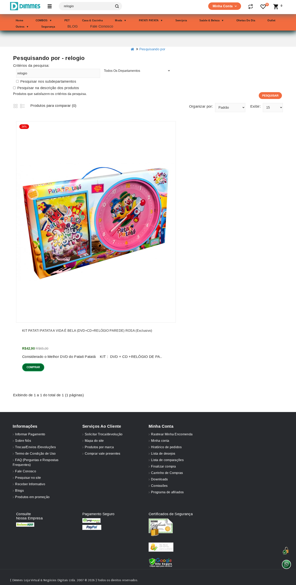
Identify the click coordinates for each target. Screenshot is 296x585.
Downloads (159, 479)
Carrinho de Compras (167, 473)
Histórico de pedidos (166, 447)
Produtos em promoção (32, 497)
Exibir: (255, 106)
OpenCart (57, 576)
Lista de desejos (163, 453)
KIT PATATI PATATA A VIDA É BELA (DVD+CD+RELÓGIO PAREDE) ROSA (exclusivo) (87, 330)
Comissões (159, 485)
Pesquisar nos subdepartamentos (48, 81)
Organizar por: (201, 106)
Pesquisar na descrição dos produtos (48, 88)
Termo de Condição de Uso (35, 453)
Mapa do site (94, 440)
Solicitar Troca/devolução (104, 434)
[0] (263, 7)
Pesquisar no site (28, 477)
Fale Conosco (25, 471)
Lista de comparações (167, 460)
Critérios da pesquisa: (31, 66)
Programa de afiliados (167, 492)
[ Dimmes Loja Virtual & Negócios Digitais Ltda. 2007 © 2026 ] (53, 580)
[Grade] (15, 105)
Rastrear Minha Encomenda (172, 434)
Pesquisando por (152, 49)
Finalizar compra (163, 466)
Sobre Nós (23, 440)
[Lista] (22, 105)
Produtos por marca (99, 447)
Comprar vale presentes (102, 453)
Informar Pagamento (30, 434)
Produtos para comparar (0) (53, 106)
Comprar (33, 367)
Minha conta (160, 440)
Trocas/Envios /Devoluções (35, 447)
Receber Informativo (30, 484)
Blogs (19, 490)
